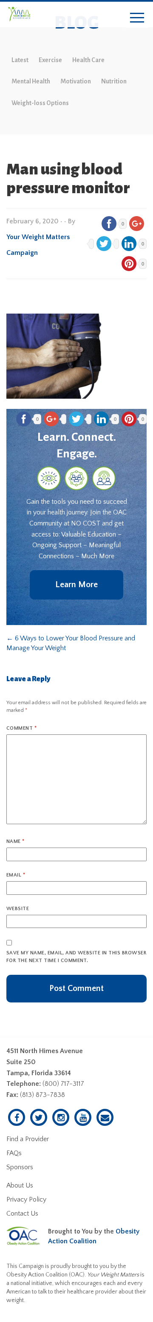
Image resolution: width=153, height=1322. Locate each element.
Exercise (50, 60)
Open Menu (137, 18)
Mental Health (30, 81)
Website (17, 908)
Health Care (88, 60)
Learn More (76, 584)
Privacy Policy (26, 1199)
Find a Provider (27, 1139)
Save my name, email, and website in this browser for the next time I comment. (76, 956)
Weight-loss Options (40, 103)
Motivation (75, 81)
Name (15, 841)
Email (15, 875)
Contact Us (22, 1213)
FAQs (14, 1153)
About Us (19, 1185)
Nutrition (114, 81)
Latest (19, 60)
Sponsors (19, 1167)
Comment (21, 728)
